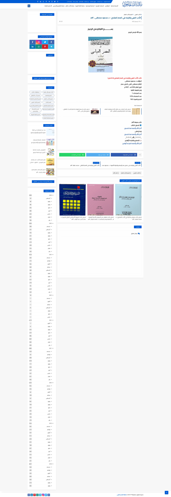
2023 (50, 295)
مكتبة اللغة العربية (80, 6)
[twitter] (55, 1)
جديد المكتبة (100, 2)
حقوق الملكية (93, 2)
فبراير (49, 217)
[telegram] (49, 1)
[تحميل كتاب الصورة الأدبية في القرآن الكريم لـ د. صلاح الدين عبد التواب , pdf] (72, 200)
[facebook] (57, 1)
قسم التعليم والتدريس (35, 106)
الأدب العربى (137, 14)
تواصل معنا (75, 2)
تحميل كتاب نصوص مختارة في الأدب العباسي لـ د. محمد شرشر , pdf (128, 218)
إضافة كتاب (69, 2)
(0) (60, 21)
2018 (50, 464)
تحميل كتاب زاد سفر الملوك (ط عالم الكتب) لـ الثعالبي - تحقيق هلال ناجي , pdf (76, 110)
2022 (50, 320)
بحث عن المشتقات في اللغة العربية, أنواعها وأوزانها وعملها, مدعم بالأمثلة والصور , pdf (38, 132)
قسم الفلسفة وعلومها (48, 114)
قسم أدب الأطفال (35, 95)
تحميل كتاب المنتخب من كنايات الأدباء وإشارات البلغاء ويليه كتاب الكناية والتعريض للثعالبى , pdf (117, 110)
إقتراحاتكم (81, 2)
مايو (49, 208)
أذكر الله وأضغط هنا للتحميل (133, 128)
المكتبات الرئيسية (100, 6)
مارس (48, 214)
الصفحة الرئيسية (107, 2)
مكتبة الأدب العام (70, 6)
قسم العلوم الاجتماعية (48, 109)
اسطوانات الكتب (35, 92)
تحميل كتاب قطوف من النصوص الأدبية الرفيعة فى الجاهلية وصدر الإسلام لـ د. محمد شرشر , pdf (101, 218)
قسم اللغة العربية (35, 114)
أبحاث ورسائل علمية (48, 92)
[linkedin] (40, 1)
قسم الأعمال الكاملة (35, 99)
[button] (124, 155)
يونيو (49, 204)
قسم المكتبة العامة (48, 118)
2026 (50, 195)
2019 (50, 423)
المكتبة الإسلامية (90, 6)
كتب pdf (115, 173)
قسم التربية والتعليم (48, 106)
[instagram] (52, 1)
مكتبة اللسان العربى (121, 495)
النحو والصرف (48, 95)
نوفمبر (48, 261)
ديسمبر (48, 226)
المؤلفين (107, 6)
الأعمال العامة (48, 6)
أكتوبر (49, 264)
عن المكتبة (86, 2)
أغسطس (48, 198)
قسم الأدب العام (128, 14)
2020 (50, 383)
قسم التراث (48, 102)
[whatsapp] (43, 1)
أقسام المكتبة (114, 6)
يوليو (49, 201)
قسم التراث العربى (35, 102)
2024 (50, 254)
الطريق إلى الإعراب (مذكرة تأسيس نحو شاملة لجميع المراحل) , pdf (39, 152)
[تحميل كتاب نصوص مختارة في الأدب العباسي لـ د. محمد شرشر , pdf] (128, 200)
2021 (50, 348)
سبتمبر (48, 267)
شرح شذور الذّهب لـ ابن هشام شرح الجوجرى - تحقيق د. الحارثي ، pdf (37, 162)
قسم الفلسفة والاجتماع (35, 110)
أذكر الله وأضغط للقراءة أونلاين (132, 143)
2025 (50, 223)
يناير (49, 220)
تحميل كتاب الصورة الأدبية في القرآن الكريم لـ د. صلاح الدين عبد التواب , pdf (73, 218)
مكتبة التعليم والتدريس (58, 6)
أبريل (49, 211)
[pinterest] (46, 1)
